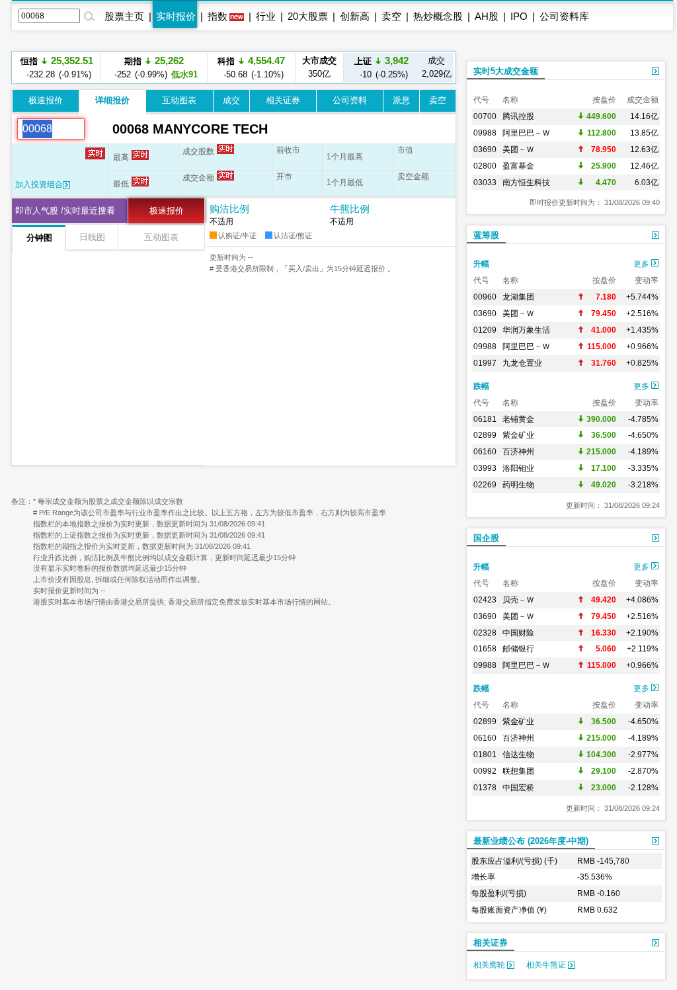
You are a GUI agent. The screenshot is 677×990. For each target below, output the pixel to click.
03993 (485, 468)
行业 (266, 16)
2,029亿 (437, 67)
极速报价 (45, 100)
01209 (485, 330)
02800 (485, 166)
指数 (217, 16)
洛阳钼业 (518, 468)
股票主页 (124, 16)
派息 (401, 100)
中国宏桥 (518, 787)
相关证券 (283, 100)
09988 (485, 133)
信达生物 (518, 754)
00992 (485, 771)
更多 (642, 263)
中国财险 (518, 633)
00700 (485, 116)
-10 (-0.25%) (381, 67)
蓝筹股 (486, 235)
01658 (485, 648)
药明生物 (518, 484)
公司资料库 (564, 16)
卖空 (391, 16)
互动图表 (179, 100)
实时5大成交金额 (505, 71)
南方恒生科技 (526, 182)
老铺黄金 (518, 419)
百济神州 (518, 451)
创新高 (355, 16)
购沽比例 (229, 208)
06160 (485, 451)
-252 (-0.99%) (154, 67)
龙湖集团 (518, 297)
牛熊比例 (350, 208)
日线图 (92, 237)
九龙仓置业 (522, 363)
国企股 (486, 538)
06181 (485, 419)
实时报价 (176, 16)
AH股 (486, 16)
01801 (485, 754)
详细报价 (112, 100)
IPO (519, 16)
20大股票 (308, 16)
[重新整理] (98, 129)
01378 (485, 787)
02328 (485, 633)
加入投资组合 (39, 184)
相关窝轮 (490, 964)
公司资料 (350, 100)
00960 (485, 297)
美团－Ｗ (518, 149)
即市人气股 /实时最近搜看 (65, 211)
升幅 (481, 263)
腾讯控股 (518, 116)
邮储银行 (518, 648)
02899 (485, 435)
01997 (485, 363)
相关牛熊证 (547, 964)
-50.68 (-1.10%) (251, 67)
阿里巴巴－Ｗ (526, 133)
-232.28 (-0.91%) (56, 67)
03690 (485, 149)
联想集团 (518, 771)
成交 (231, 100)
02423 (485, 599)
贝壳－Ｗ (518, 599)
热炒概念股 (438, 16)
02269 (485, 484)
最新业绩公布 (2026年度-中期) (530, 841)
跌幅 (481, 386)
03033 (485, 182)
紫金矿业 (518, 435)
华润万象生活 (526, 330)
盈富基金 (518, 166)
